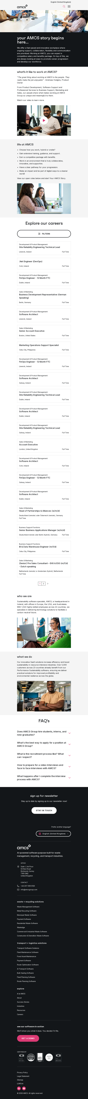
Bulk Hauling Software (25, 973)
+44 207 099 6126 (28, 886)
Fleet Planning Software (26, 977)
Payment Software (24, 919)
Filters (46, 234)
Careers (20, 1014)
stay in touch (44, 810)
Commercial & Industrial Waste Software (32, 932)
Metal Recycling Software (26, 911)
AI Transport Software (25, 969)
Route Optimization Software (28, 965)
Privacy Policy (22, 1072)
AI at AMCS (21, 994)
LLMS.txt (20, 1084)
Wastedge (21, 927)
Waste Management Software (28, 907)
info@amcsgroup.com (29, 890)
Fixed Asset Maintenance (26, 956)
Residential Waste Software (27, 923)
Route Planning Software (26, 981)
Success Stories (23, 1002)
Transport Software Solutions (28, 948)
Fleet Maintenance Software (27, 952)
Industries (20, 1006)
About (19, 998)
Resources (21, 1010)
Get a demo (28, 1038)
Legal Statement (23, 1076)
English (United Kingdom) (61, 2)
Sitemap (20, 1080)
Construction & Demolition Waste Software (33, 936)
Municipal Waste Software (27, 915)
